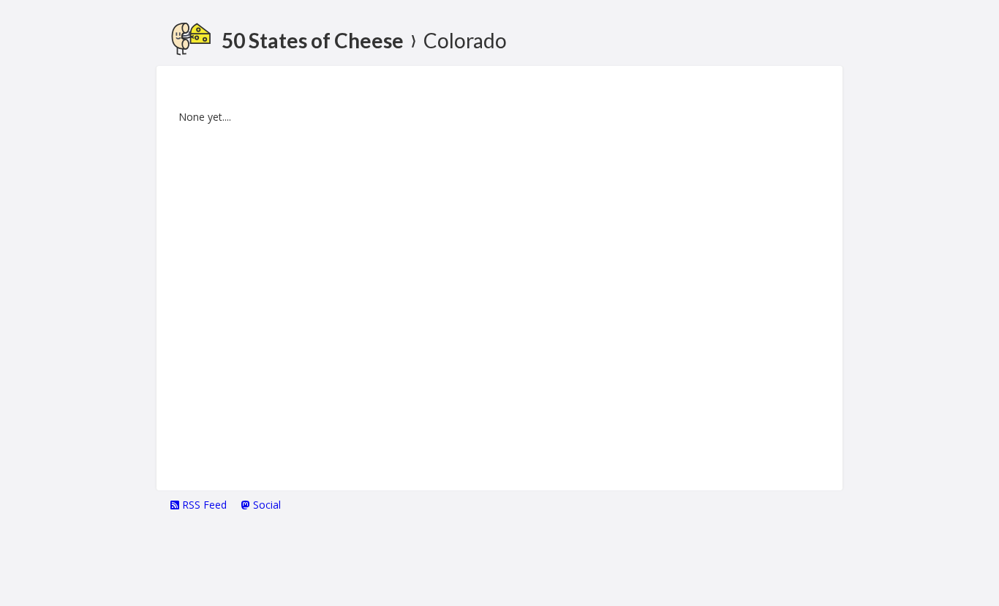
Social (265, 505)
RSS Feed (203, 505)
